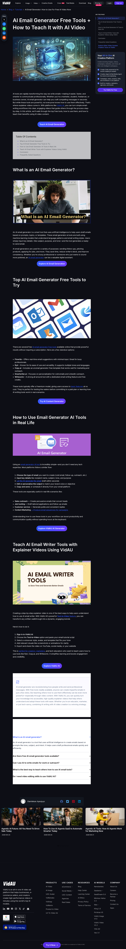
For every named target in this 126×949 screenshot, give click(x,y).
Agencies (65, 898)
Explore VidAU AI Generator (51, 528)
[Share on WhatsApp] (4, 28)
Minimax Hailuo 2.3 (100, 899)
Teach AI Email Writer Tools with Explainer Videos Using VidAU (43, 149)
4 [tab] (64, 846)
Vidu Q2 (97, 929)
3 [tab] (62, 846)
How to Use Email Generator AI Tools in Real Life (38, 147)
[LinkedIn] (4, 909)
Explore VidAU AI (52, 666)
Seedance (97, 891)
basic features (77, 386)
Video (36, 3)
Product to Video (52, 909)
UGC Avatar (50, 894)
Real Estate (66, 902)
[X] (20, 909)
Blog (89, 3)
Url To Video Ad (52, 913)
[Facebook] (12, 909)
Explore (18, 3)
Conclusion (24, 152)
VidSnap (49, 902)
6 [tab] (68, 846)
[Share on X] (4, 19)
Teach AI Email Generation (51, 124)
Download (82, 3)
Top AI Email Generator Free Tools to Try (35, 144)
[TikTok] (24, 909)
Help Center (82, 890)
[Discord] (28, 909)
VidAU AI (60, 105)
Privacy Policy (83, 902)
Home (3, 10)
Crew (60, 3)
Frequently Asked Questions (30, 155)
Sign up (119, 3)
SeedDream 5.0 (100, 894)
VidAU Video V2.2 (99, 924)
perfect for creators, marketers (32, 651)
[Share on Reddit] (4, 37)
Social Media (66, 891)
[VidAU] (6, 3)
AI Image (49, 890)
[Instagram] (16, 909)
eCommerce (66, 887)
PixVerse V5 (98, 912)
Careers (113, 890)
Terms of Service (84, 905)
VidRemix (49, 905)
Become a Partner (114, 895)
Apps (112, 908)
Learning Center (84, 894)
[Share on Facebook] (4, 24)
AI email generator (36, 258)
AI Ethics (81, 898)
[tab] (52, 743)
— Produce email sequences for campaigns (49, 510)
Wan (95, 905)
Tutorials (18, 10)
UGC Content (67, 895)
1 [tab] (58, 846)
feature (66, 616)
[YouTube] (8, 909)
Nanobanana (98, 887)
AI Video (49, 887)
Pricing (97, 3)
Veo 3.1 (97, 933)
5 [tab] (66, 846)
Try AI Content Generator (52, 401)
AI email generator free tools (44, 347)
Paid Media (70, 3)
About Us (113, 887)
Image (27, 3)
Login (110, 3)
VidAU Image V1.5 (99, 917)
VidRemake (50, 898)
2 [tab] (60, 846)
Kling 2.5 (97, 909)
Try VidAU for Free (110, 90)
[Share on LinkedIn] (4, 33)
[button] (52, 945)
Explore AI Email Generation (52, 263)
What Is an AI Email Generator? (31, 141)
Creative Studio (47, 3)
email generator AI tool (30, 464)
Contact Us (114, 904)
